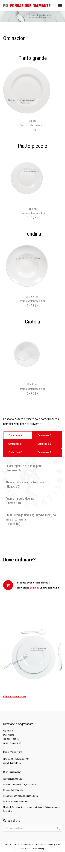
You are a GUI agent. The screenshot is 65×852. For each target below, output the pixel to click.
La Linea (34, 587)
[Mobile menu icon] (60, 5)
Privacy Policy (38, 848)
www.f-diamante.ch (12, 763)
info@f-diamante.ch (12, 743)
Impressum (25, 848)
